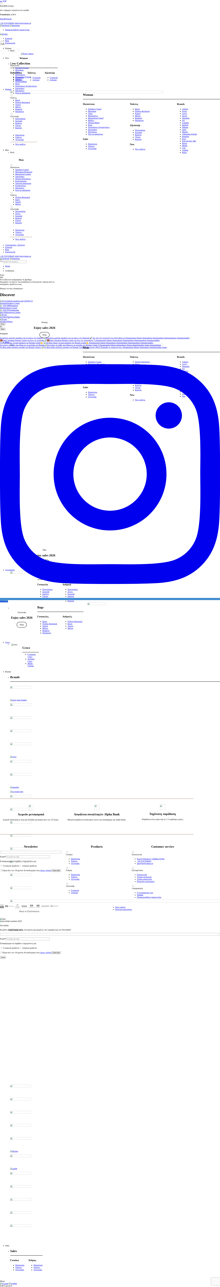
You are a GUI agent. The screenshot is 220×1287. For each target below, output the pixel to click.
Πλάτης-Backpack (142, 111)
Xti (183, 120)
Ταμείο (9, 19)
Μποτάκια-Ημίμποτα (23, 172)
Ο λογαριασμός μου (145, 893)
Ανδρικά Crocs (31, 660)
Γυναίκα (69, 854)
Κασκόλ (138, 139)
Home (7, 266)
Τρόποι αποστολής (144, 879)
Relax (184, 152)
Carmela (185, 123)
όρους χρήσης (45, 870)
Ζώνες (17, 214)
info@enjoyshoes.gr (23, 23)
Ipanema (185, 136)
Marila (184, 146)
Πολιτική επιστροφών (146, 881)
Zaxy (184, 139)
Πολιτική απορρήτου (123, 909)
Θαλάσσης (139, 120)
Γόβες (90, 114)
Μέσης (138, 116)
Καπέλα (138, 135)
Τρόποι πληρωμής (144, 877)
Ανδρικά (53, 80)
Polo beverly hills (189, 141)
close (3, 957)
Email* (3, 857)
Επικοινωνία (10, 43)
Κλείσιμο (10, 6)
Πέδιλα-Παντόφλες (23, 179)
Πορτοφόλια (140, 130)
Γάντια (137, 137)
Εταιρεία (8, 38)
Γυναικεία (54, 78)
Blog (7, 41)
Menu (2, 1281)
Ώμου (137, 109)
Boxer (184, 143)
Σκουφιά (138, 132)
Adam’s (185, 109)
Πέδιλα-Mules (94, 123)
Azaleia (185, 150)
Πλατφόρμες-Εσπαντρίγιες (99, 127)
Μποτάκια (92, 111)
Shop (44, 335)
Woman (8, 89)
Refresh (185, 125)
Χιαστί (137, 114)
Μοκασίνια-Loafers (23, 174)
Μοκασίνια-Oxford (95, 118)
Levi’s (184, 114)
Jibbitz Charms (31, 665)
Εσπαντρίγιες (20, 186)
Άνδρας (69, 870)
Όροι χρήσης (120, 907)
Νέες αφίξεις (140, 149)
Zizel (184, 130)
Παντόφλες (92, 132)
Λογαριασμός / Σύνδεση (15, 245)
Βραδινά (138, 118)
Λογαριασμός (137, 888)
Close (2, 44)
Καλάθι (3, 6)
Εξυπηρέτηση (137, 870)
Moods (185, 132)
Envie (184, 111)
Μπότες (91, 120)
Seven (184, 116)
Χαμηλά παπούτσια (23, 183)
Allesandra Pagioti (189, 134)
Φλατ (90, 125)
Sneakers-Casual (94, 109)
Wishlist (140, 895)
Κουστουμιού (20, 181)
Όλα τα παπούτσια (95, 134)
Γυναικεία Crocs (32, 655)
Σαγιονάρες (92, 130)
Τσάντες (91, 146)
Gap (183, 148)
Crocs (7, 642)
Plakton (185, 127)
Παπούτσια (92, 144)
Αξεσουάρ (92, 148)
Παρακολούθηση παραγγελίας (17, 30)
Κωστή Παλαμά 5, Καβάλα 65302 (150, 859)
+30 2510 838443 (7, 23)
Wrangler (185, 118)
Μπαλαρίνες (93, 116)
